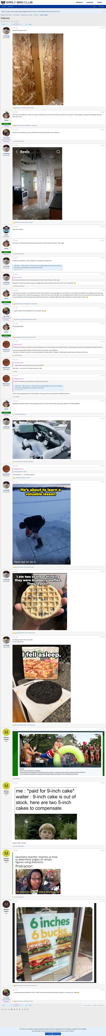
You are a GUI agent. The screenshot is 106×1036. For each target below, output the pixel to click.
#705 (103, 226)
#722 (103, 782)
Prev (4, 24)
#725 (103, 989)
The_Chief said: (17, 362)
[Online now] (6, 118)
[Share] (101, 28)
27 (11, 24)
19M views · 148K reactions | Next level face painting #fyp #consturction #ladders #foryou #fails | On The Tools (46, 265)
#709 (103, 290)
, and (24, 1001)
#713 (103, 359)
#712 (103, 341)
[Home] (89, 5)
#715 (103, 400)
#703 (103, 129)
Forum (99, 2)
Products (79, 2)
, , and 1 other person (26, 125)
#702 (103, 112)
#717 (103, 465)
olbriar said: (17, 277)
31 (21, 24)
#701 (103, 27)
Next (30, 24)
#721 (103, 729)
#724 (103, 901)
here (58, 11)
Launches (90, 2)
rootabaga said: (18, 379)
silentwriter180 (6, 21)
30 (19, 24)
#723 (103, 850)
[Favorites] (91, 5)
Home (4, 6)
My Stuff (10, 6)
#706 (103, 240)
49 (26, 24)
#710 (103, 308)
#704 (103, 145)
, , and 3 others (25, 107)
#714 (103, 375)
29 (16, 24)
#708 (103, 274)
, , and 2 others (25, 319)
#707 (103, 258)
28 (14, 24)
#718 (103, 482)
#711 (103, 323)
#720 (103, 637)
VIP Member (6, 126)
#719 (103, 571)
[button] (14, 6)
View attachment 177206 (20, 471)
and (19, 141)
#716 (103, 418)
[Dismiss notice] (103, 11)
